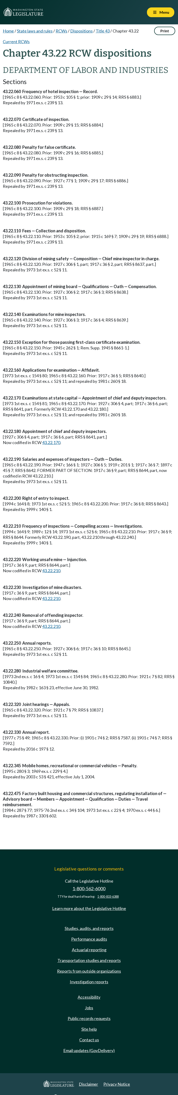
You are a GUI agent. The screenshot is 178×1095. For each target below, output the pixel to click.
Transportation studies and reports (89, 960)
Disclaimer (88, 1084)
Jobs (89, 1007)
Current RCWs (16, 41)
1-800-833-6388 (108, 896)
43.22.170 (51, 442)
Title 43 (103, 30)
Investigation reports (89, 981)
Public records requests (89, 1018)
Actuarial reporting (89, 949)
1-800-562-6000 (89, 888)
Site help (89, 1029)
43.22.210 (51, 570)
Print (164, 31)
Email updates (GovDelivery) (89, 1050)
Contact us (89, 1039)
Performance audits (89, 939)
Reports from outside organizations (89, 971)
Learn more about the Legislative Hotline (89, 908)
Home (8, 30)
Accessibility (89, 997)
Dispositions (81, 30)
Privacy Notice (116, 1084)
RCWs (61, 30)
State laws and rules (35, 30)
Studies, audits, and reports (89, 928)
